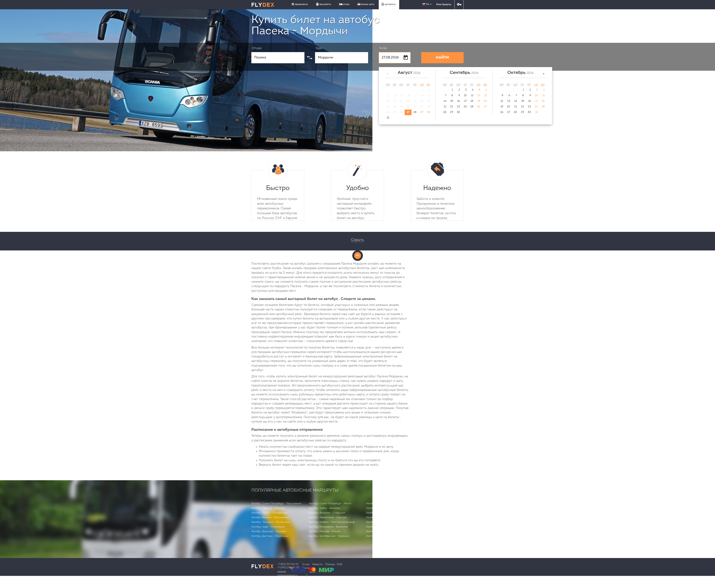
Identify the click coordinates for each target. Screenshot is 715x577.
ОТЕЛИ (346, 5)
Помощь (330, 564)
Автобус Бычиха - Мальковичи (270, 517)
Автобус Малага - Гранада (382, 503)
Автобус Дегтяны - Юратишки (269, 536)
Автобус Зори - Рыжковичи (268, 526)
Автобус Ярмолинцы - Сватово (328, 517)
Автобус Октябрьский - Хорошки (329, 536)
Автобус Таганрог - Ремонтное (270, 522)
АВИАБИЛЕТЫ (301, 5)
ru (428, 4)
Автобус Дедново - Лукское (268, 531)
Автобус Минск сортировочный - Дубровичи (393, 536)
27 (408, 112)
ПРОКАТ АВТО (367, 5)
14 (445, 101)
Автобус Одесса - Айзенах (268, 508)
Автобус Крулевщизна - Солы (384, 522)
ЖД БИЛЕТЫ (325, 5)
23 (458, 106)
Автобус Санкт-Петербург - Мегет (330, 503)
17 (465, 101)
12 (478, 95)
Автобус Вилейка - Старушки (327, 513)
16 (458, 101)
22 (451, 106)
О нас (306, 564)
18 (472, 101)
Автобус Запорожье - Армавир (385, 526)
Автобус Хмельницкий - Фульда (386, 517)
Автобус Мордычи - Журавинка (385, 531)
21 (445, 106)
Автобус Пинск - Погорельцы (269, 513)
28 (415, 112)
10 (465, 95)
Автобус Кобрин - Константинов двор (332, 522)
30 (428, 112)
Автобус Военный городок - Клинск (388, 508)
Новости (317, 564)
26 (478, 106)
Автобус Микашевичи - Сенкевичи (387, 513)
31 (388, 117)
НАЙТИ (442, 58)
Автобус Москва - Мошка (324, 531)
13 (485, 95)
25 (471, 106)
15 (451, 101)
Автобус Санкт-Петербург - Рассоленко (276, 503)
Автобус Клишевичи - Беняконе (328, 526)
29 (421, 112)
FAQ (339, 564)
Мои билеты (443, 4)
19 (478, 101)
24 (465, 106)
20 (485, 101)
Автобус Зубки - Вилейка (324, 508)
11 (472, 95)
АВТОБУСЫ (390, 5)
